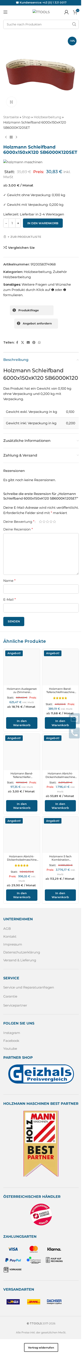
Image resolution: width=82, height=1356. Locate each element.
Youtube (10, 1048)
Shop (26, 117)
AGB (7, 928)
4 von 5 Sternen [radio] (51, 521)
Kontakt (9, 936)
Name (9, 581)
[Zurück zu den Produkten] (11, 137)
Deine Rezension (18, 529)
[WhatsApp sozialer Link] (39, 343)
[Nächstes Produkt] (16, 137)
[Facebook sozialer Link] (17, 343)
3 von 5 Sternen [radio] (47, 521)
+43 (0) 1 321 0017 (54, 2)
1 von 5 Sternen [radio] (40, 521)
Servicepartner (15, 1005)
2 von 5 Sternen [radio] (44, 521)
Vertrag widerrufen (41, 1347)
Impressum (12, 944)
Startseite (11, 117)
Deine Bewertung (18, 521)
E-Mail (9, 599)
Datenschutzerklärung (21, 952)
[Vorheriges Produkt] (6, 137)
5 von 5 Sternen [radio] (54, 521)
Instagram (11, 1033)
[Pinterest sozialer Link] (34, 343)
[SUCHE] (74, 24)
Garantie (10, 996)
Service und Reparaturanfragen (28, 987)
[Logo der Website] (41, 12)
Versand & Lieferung (19, 960)
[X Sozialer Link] (22, 343)
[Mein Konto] (66, 12)
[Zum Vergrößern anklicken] (11, 102)
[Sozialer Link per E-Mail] (28, 343)
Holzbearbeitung (47, 117)
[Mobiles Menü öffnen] (5, 12)
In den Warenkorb (42, 223)
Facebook (11, 1041)
